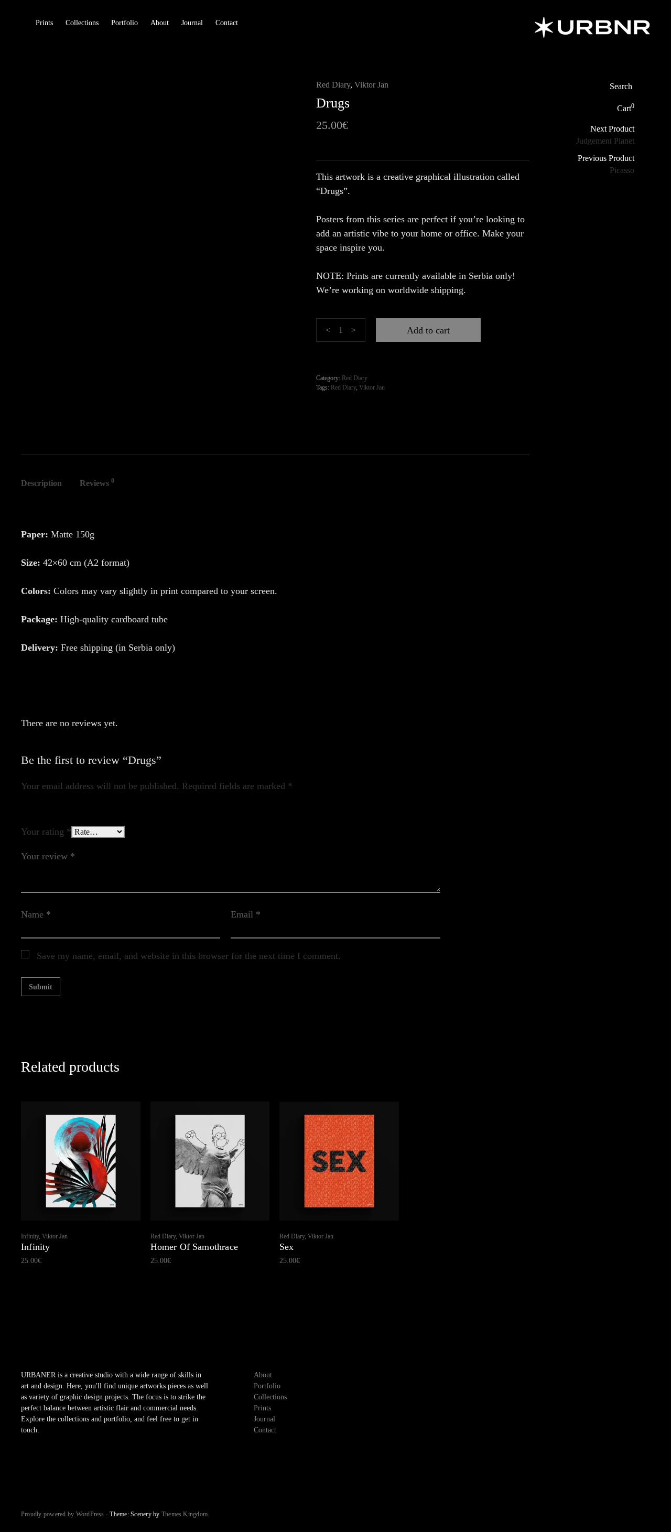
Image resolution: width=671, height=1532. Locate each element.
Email (246, 914)
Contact (226, 23)
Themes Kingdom (184, 1514)
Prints (44, 23)
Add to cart (428, 330)
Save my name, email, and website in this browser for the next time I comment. (189, 956)
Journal (192, 23)
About (159, 23)
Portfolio (124, 23)
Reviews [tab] (97, 482)
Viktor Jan (371, 84)
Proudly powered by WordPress (62, 1514)
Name (36, 914)
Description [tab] (41, 483)
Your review (48, 856)
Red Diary (333, 84)
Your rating (46, 831)
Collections (82, 23)
